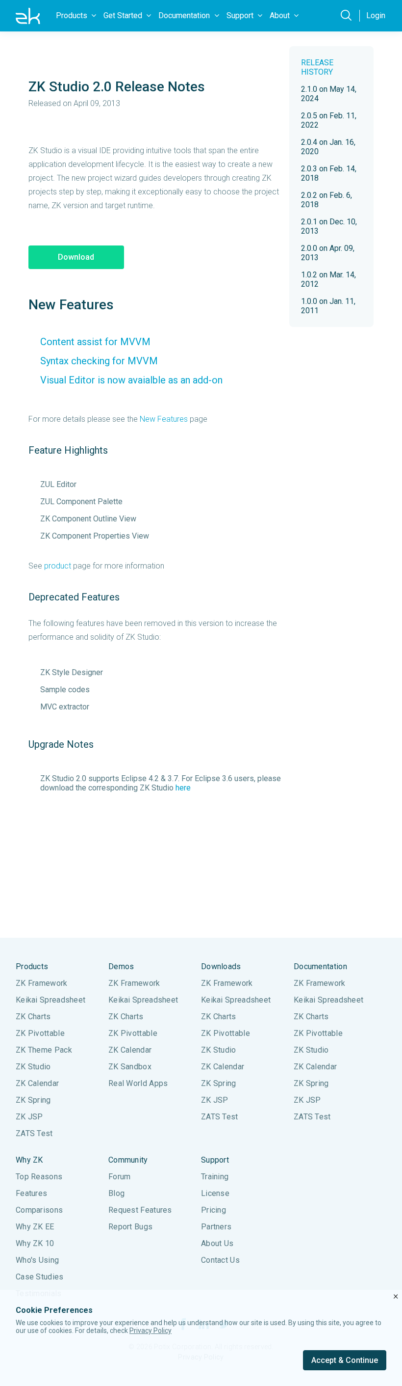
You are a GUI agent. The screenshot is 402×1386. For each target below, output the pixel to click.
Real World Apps (138, 1083)
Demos (121, 966)
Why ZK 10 (35, 1243)
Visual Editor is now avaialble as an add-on (131, 380)
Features (31, 1193)
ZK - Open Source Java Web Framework (28, 15)
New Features (164, 419)
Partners (216, 1226)
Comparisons (39, 1210)
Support (215, 1160)
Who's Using (37, 1260)
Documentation (320, 966)
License (215, 1193)
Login (375, 15)
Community (128, 1160)
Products (32, 966)
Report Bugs (130, 1226)
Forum (119, 1176)
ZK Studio (33, 1066)
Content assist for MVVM (95, 342)
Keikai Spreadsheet (50, 1000)
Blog (116, 1193)
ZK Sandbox (129, 1066)
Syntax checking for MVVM (99, 361)
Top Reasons (39, 1176)
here (183, 787)
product (57, 566)
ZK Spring (33, 1100)
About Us (217, 1243)
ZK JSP (29, 1116)
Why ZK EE (35, 1226)
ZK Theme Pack (44, 1050)
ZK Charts (33, 1016)
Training (214, 1176)
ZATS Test (34, 1133)
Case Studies (40, 1276)
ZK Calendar (37, 1083)
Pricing (213, 1210)
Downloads (221, 966)
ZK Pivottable (40, 1033)
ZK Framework (42, 983)
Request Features (140, 1210)
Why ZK (29, 1160)
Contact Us (220, 1260)
